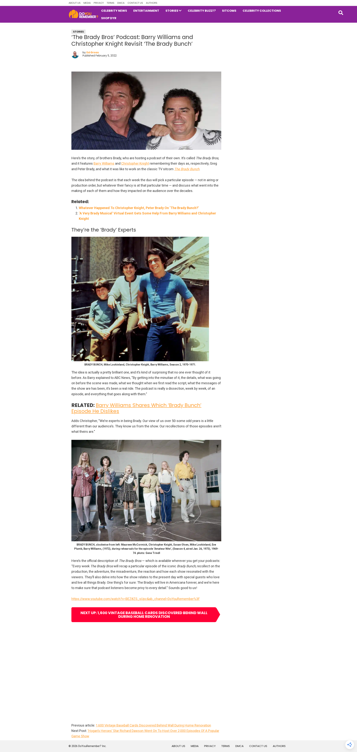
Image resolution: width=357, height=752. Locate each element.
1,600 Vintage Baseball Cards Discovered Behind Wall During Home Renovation (153, 725)
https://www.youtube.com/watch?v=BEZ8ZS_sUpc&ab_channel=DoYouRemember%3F (135, 599)
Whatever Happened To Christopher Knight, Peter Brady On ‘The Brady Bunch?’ (139, 208)
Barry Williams (104, 163)
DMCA (121, 3)
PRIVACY (99, 3)
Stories (78, 31)
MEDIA (87, 3)
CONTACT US (135, 3)
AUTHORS (151, 3)
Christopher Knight (135, 163)
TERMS (110, 3)
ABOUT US (75, 3)
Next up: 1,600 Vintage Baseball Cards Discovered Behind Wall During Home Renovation (144, 614)
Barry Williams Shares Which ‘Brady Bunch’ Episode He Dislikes (136, 408)
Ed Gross (92, 52)
